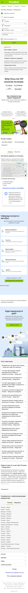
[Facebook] (13, 579)
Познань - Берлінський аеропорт (10, 522)
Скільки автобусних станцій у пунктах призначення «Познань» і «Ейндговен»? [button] (13, 401)
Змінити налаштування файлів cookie (15, 588)
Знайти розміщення (9, 39)
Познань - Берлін (5, 507)
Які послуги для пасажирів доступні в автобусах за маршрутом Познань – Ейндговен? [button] (12, 435)
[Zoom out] (25, 166)
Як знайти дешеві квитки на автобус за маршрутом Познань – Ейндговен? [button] (13, 452)
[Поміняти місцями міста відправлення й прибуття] (25, 23)
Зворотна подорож (9, 17)
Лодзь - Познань (5, 527)
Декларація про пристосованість (14, 586)
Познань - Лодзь (5, 533)
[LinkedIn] (14, 579)
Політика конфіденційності (18, 583)
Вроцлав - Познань (6, 516)
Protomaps (15, 175)
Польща (17, 6)
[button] (14, 21)
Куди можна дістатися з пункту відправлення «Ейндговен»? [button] (11, 429)
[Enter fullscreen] (25, 171)
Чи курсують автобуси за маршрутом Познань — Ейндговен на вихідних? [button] (12, 390)
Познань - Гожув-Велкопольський (10, 548)
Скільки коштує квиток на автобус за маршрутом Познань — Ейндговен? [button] (12, 446)
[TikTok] (15, 579)
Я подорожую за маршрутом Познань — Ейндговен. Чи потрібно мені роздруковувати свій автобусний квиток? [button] (13, 415)
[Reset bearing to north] (25, 168)
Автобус (10, 6)
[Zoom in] (25, 164)
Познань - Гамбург (6, 542)
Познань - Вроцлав (6, 518)
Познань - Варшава (6, 514)
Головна (3, 6)
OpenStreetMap (21, 175)
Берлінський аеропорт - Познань (10, 524)
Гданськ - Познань (6, 537)
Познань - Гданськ (6, 531)
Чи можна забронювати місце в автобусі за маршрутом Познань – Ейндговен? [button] (11, 407)
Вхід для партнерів (7, 583)
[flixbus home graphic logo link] (14, 2)
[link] (14, 332)
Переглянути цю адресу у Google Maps (13, 188)
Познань (23, 6)
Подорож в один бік (9, 13)
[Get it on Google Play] (10, 572)
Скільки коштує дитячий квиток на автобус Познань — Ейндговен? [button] (12, 396)
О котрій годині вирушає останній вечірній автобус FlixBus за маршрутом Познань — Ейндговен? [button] (13, 384)
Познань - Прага (5, 520)
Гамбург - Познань (6, 546)
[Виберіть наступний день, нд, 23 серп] (25, 30)
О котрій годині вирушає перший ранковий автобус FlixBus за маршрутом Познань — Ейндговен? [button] (12, 372)
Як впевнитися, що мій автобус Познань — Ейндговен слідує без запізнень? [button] (13, 366)
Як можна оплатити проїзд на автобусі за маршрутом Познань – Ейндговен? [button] (13, 457)
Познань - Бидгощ (6, 535)
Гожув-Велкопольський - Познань (10, 544)
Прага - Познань (5, 529)
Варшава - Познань (6, 511)
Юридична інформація (19, 584)
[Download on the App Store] (19, 572)
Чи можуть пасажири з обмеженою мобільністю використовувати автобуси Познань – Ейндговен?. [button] (12, 423)
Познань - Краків (5, 539)
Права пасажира (9, 584)
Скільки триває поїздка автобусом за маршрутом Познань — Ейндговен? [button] (12, 441)
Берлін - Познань (5, 509)
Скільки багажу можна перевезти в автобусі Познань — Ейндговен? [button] (12, 378)
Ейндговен (17, 152)
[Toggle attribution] (25, 175)
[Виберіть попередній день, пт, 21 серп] (23, 30)
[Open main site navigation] (2, 2)
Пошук (14, 42)
